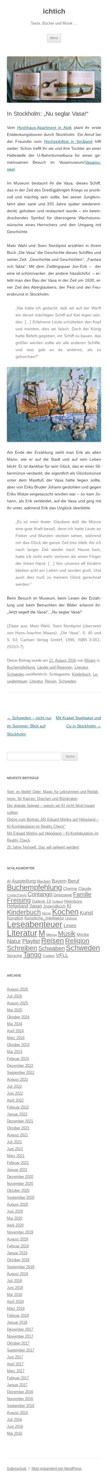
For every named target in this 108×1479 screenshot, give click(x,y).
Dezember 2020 (20, 1176)
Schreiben (22, 948)
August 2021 (17, 1135)
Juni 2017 (15, 1357)
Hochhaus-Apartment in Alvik (44, 127)
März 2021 (15, 1156)
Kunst (86, 913)
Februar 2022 (18, 1107)
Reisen (50, 681)
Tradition (49, 956)
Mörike (83, 934)
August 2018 (17, 1274)
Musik (66, 933)
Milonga (51, 934)
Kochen (65, 912)
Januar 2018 (17, 1322)
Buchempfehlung (21, 667)
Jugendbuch (54, 906)
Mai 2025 (14, 1010)
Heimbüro (73, 901)
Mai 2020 (14, 1218)
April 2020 (15, 1225)
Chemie (70, 888)
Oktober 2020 (18, 1190)
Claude (84, 888)
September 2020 (20, 1197)
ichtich (54, 11)
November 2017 (20, 1336)
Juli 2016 (14, 1419)
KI (69, 905)
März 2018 (15, 1308)
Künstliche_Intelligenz (44, 918)
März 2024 (15, 1038)
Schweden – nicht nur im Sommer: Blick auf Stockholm (29, 725)
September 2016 (20, 1406)
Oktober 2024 (18, 1017)
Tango (32, 954)
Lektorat (71, 918)
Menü (54, 38)
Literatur (81, 667)
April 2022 (15, 1100)
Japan (35, 905)
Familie (82, 894)
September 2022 (20, 1072)
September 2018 (20, 1267)
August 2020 (17, 1204)
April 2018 (15, 1301)
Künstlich (15, 918)
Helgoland (17, 905)
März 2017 (15, 1371)
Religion (77, 941)
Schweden (15, 674)
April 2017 (15, 1364)
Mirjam (90, 660)
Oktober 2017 (18, 1343)
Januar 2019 (17, 1253)
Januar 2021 (17, 1170)
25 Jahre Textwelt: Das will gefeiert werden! (43, 847)
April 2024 (15, 1031)
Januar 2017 (17, 1385)
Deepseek (63, 895)
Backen (44, 881)
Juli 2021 (14, 1142)
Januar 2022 (17, 1114)
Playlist (31, 941)
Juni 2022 (15, 1093)
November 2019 (20, 1232)
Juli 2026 (14, 996)
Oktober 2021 (18, 1128)
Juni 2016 (15, 1426)
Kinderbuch (81, 674)
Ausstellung (24, 881)
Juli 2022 (14, 1086)
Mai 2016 (14, 1433)
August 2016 (17, 1412)
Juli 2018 (14, 1281)
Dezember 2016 (20, 1392)
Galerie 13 (41, 901)
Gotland (57, 901)
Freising (19, 900)
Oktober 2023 (18, 1045)
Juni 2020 (15, 1211)
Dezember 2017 (20, 1329)
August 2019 (17, 1239)
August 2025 (17, 1003)
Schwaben (51, 948)
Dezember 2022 (20, 1065)
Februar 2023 (18, 1058)
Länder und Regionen (54, 667)
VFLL (62, 955)
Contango (40, 894)
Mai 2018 (14, 1294)
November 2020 (20, 1183)
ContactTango (16, 895)
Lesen (70, 925)
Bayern (59, 881)
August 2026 (17, 989)
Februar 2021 (18, 1163)
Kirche (46, 913)
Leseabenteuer (34, 924)
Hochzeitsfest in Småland (68, 141)
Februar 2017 (18, 1378)
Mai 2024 (14, 1024)
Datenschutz (16, 1469)
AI (9, 881)
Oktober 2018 (18, 1260)
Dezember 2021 (20, 1121)
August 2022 (17, 1079)
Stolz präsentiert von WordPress (56, 1469)
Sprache (14, 956)
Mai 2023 (14, 1052)
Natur (14, 941)
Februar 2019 (18, 1246)
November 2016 (20, 1399)
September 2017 (20, 1350)
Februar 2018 (18, 1315)
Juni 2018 (15, 1288)
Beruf (73, 881)
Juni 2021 (15, 1149)
